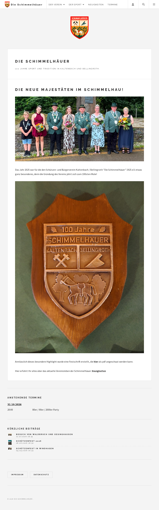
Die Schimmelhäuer (26, 4)
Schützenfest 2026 (29, 441)
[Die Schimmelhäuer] (79, 27)
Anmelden (133, 4)
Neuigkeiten (96, 4)
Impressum (17, 475)
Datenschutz (41, 475)
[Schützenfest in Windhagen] (9, 448)
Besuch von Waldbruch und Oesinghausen (44, 434)
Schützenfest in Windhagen (35, 448)
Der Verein (56, 4)
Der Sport (76, 4)
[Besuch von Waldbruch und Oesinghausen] (9, 434)
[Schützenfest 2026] (9, 442)
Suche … (143, 4)
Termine (113, 4)
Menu (154, 4)
